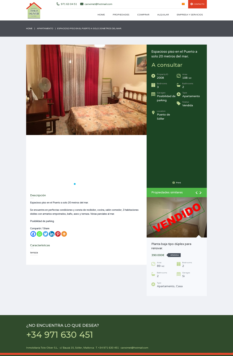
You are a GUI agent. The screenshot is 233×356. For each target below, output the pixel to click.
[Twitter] (45, 234)
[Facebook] (33, 234)
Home (101, 14)
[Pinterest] (58, 234)
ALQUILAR (163, 14)
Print (178, 182)
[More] (64, 234)
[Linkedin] (52, 234)
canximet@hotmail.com (98, 4)
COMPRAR (143, 14)
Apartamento (45, 28)
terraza (34, 252)
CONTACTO (199, 4)
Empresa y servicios (190, 14)
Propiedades (121, 14)
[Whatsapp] (39, 234)
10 (101, 184)
